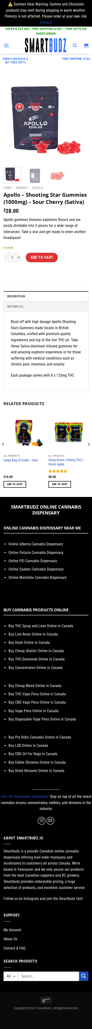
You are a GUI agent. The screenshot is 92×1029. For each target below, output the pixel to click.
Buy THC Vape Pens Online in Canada (37, 694)
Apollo (37, 188)
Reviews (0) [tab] (15, 306)
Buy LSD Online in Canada (28, 745)
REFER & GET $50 (17, 29)
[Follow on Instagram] (42, 821)
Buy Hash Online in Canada (29, 642)
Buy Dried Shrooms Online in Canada (36, 770)
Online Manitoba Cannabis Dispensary (37, 577)
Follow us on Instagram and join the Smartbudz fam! (43, 898)
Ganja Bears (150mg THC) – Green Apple (66, 462)
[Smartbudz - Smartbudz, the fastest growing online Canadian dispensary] (45, 45)
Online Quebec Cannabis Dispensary (36, 569)
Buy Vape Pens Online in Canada (33, 711)
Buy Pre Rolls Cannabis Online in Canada (39, 737)
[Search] (75, 45)
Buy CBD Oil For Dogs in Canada (32, 754)
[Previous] (11, 120)
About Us (10, 939)
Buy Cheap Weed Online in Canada (34, 685)
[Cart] (86, 45)
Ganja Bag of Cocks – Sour (21, 460)
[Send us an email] (50, 821)
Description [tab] (16, 296)
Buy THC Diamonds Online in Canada (36, 659)
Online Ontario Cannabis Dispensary (35, 552)
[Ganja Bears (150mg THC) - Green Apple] (68, 432)
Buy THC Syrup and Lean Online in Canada (40, 626)
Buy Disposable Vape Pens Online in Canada (42, 719)
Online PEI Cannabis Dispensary (32, 561)
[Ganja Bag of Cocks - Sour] (24, 432)
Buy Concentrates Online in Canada (35, 667)
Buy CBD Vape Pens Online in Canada (37, 702)
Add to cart (41, 257)
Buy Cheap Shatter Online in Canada (36, 651)
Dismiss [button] (46, 22)
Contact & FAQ (14, 948)
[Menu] (6, 45)
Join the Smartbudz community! (25, 796)
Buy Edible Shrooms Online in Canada (37, 762)
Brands (21, 188)
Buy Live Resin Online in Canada (33, 634)
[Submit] (83, 976)
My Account (12, 930)
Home (8, 188)
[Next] (81, 120)
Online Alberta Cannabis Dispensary (35, 544)
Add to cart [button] (15, 484)
